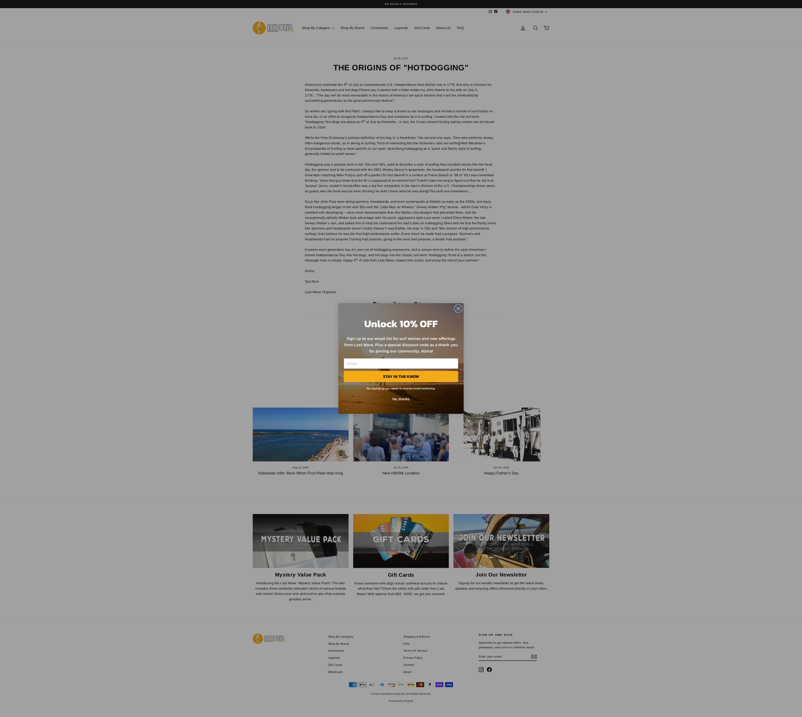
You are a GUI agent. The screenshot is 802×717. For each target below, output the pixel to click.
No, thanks (401, 399)
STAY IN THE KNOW (401, 376)
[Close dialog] (458, 308)
